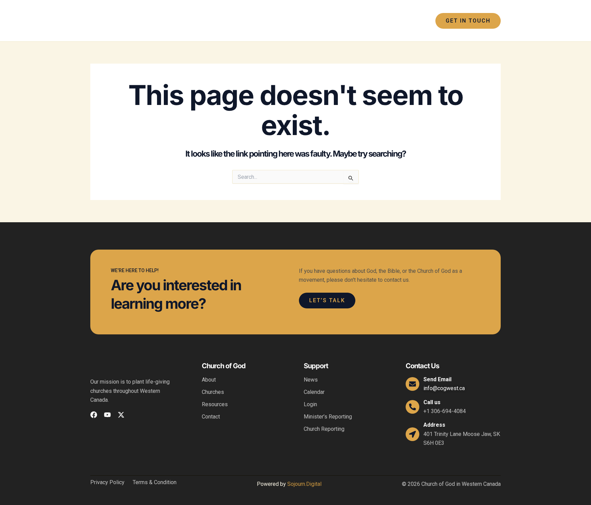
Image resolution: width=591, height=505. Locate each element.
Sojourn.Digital (304, 484)
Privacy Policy (107, 482)
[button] (257, 21)
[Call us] (412, 407)
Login (310, 404)
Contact (211, 416)
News (311, 379)
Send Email (437, 379)
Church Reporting (324, 429)
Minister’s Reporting (328, 416)
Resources (215, 404)
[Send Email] (412, 384)
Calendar (314, 392)
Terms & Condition (154, 482)
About (209, 379)
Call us (432, 402)
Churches (213, 392)
